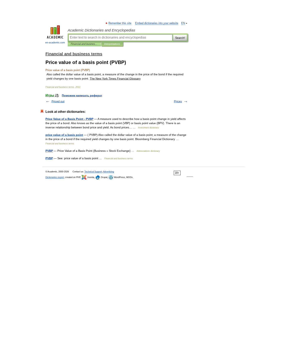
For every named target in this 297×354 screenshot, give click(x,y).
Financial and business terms (84, 44)
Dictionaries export (54, 177)
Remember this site (120, 23)
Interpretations (112, 44)
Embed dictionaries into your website (156, 23)
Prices (178, 101)
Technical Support (93, 171)
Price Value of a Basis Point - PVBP (69, 118)
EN (183, 23)
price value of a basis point (64, 134)
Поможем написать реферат (82, 95)
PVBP (49, 150)
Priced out (58, 101)
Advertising (108, 171)
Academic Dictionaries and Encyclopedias (101, 30)
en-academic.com (55, 42)
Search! (180, 37)
